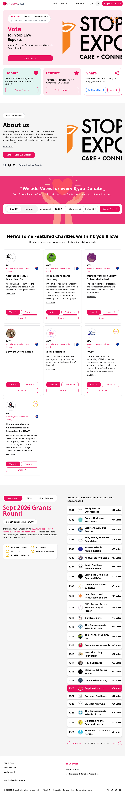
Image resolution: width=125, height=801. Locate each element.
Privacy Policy (68, 790)
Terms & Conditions (84, 790)
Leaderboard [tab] (13, 498)
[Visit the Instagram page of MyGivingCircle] (116, 790)
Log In (91, 3)
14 (101, 743)
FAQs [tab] (29, 498)
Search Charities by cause (14, 780)
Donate (64, 3)
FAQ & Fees (9, 763)
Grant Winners (10, 767)
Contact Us (56, 790)
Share (20, 318)
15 (104, 743)
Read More (10, 294)
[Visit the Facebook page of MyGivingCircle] (108, 790)
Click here (34, 241)
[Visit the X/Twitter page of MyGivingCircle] (112, 790)
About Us (47, 790)
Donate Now (108, 209)
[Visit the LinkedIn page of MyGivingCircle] (120, 790)
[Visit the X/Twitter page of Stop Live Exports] (14, 165)
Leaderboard (78, 3)
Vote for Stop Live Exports (19, 154)
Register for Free (71, 769)
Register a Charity (112, 3)
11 (92, 743)
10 (89, 743)
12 (95, 743)
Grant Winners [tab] (46, 498)
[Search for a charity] (97, 3)
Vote (55, 3)
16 (107, 743)
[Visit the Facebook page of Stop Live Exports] (9, 165)
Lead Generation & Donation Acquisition (81, 774)
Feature (28, 312)
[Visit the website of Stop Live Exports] (4, 165)
